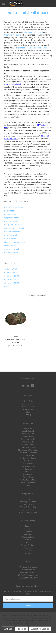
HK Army (28, 534)
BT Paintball (9, 211)
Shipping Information (28, 404)
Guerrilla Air (9, 35)
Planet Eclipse (28, 537)
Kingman (28, 531)
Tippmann (28, 529)
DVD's (28, 472)
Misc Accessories (28, 466)
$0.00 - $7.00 (10, 269)
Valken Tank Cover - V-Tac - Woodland (15, 341)
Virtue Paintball (11, 253)
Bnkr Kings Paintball (13, 207)
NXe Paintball (10, 239)
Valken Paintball (11, 249)
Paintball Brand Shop (28, 480)
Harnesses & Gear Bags (28, 450)
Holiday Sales (28, 474)
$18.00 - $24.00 (11, 279)
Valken (28, 540)
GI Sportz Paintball (13, 225)
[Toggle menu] (3, 3)
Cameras (28, 469)
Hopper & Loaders (28, 444)
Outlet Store (28, 477)
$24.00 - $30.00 (11, 283)
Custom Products (28, 545)
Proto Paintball (11, 246)
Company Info (28, 406)
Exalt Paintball (10, 221)
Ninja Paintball (30, 32)
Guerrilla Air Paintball (14, 228)
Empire (28, 526)
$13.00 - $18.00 (11, 276)
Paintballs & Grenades (28, 453)
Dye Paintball (10, 214)
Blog (28, 412)
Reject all (21, 628)
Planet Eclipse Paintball (14, 242)
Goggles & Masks (28, 439)
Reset (6, 286)
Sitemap (28, 415)
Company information (28, 512)
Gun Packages (28, 436)
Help (28, 499)
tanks (40, 32)
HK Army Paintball (12, 232)
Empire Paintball (11, 218)
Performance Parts (28, 458)
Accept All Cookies (40, 628)
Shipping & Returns (28, 502)
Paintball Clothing (28, 447)
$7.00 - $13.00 (11, 272)
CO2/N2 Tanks (28, 442)
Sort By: (32, 296)
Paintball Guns (28, 434)
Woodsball (28, 461)
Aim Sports (28, 548)
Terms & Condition (28, 507)
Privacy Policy (28, 401)
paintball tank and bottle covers (32, 48)
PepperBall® (28, 463)
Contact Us (28, 409)
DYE (28, 542)
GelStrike (28, 428)
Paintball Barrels (28, 455)
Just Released (28, 431)
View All (28, 553)
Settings (8, 628)
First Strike (28, 550)
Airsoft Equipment (28, 482)
